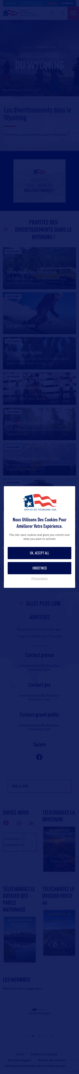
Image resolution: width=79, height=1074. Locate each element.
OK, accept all (39, 553)
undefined (39, 568)
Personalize (39, 578)
